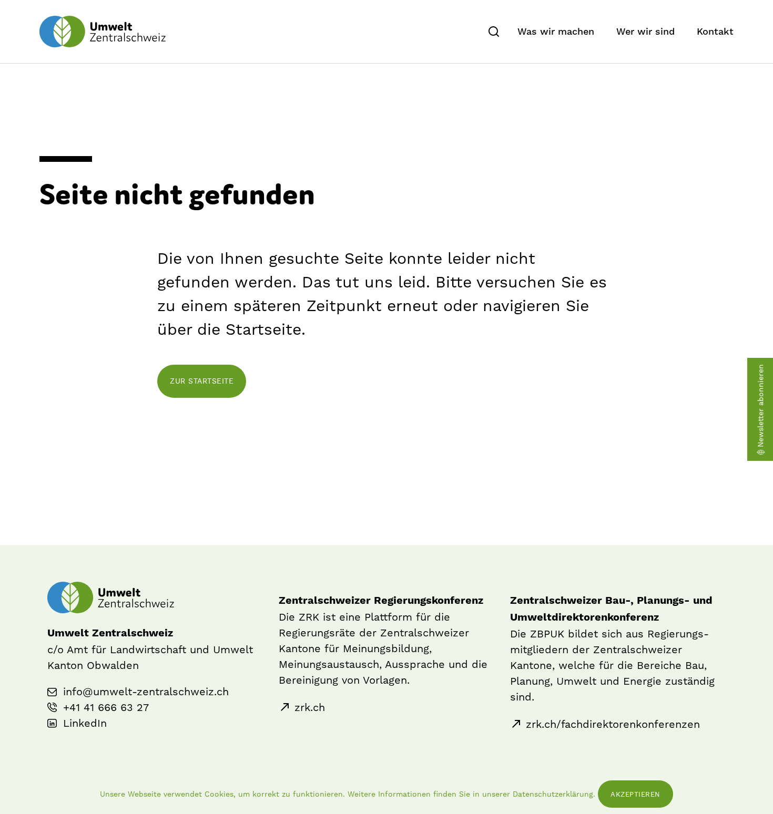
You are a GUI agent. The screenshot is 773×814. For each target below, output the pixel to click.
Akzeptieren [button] (635, 794)
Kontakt (715, 32)
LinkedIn (85, 723)
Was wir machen (555, 32)
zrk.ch (309, 707)
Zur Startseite (201, 381)
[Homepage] (102, 31)
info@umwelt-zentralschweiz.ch (146, 691)
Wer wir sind (645, 32)
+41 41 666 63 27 (106, 707)
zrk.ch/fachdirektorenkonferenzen (613, 724)
